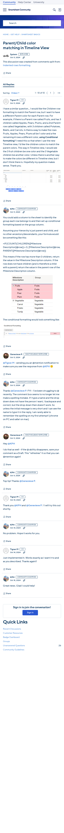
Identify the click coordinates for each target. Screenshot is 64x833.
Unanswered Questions (32, 645)
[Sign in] (59, 10)
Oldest (14, 93)
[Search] (54, 10)
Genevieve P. (16, 354)
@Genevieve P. (19, 390)
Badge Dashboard (11, 637)
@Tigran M (8, 363)
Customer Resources (13, 633)
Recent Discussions (12, 628)
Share (7, 73)
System (13, 54)
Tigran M (14, 100)
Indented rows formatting (16, 65)
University (38, 2)
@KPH (46, 366)
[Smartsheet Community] (19, 9)
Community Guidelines (13, 649)
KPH (12, 209)
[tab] (8, 84)
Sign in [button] (30, 612)
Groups (6, 641)
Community (9, 2)
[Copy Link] (23, 57)
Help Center (24, 2)
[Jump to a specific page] (58, 93)
